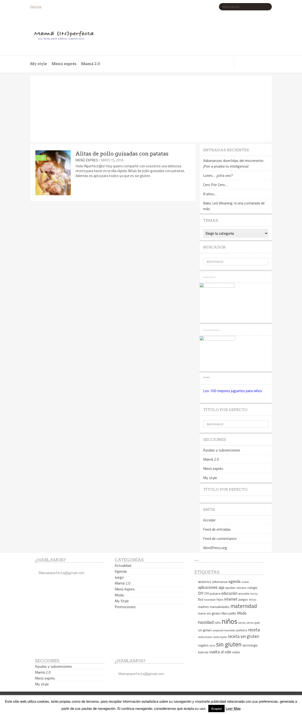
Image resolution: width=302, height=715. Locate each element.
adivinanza (219, 581)
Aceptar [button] (216, 708)
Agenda (121, 571)
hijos (220, 599)
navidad (206, 622)
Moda (119, 595)
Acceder (209, 520)
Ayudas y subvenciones (221, 450)
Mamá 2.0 (90, 63)
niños (229, 621)
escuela (243, 593)
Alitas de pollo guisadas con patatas (122, 153)
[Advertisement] (151, 109)
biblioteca (241, 588)
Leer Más (233, 708)
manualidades (220, 606)
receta (254, 629)
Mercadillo (229, 613)
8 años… (210, 194)
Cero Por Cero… (215, 184)
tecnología (250, 645)
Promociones (125, 607)
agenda (234, 581)
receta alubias (205, 637)
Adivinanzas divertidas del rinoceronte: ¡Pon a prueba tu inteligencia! (233, 163)
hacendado (210, 600)
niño (217, 622)
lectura (252, 600)
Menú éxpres (87, 160)
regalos (203, 645)
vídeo (236, 652)
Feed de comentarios (220, 538)
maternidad (244, 606)
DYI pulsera (212, 593)
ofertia (250, 623)
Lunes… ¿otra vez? (218, 175)
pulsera (241, 630)
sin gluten (229, 644)
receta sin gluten (243, 636)
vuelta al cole (220, 652)
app (221, 587)
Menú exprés (64, 63)
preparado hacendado (224, 630)
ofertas (242, 623)
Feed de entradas (217, 529)
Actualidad (123, 565)
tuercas (203, 652)
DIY (201, 593)
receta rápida (220, 637)
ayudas (230, 587)
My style (38, 63)
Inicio (36, 6)
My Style (122, 601)
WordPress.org (215, 547)
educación (229, 593)
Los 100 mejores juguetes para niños (232, 391)
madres (203, 606)
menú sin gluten (209, 613)
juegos (243, 599)
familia (254, 594)
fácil (200, 599)
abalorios (204, 581)
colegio (252, 587)
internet (231, 599)
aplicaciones (208, 587)
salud (212, 645)
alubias (245, 582)
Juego (119, 577)
